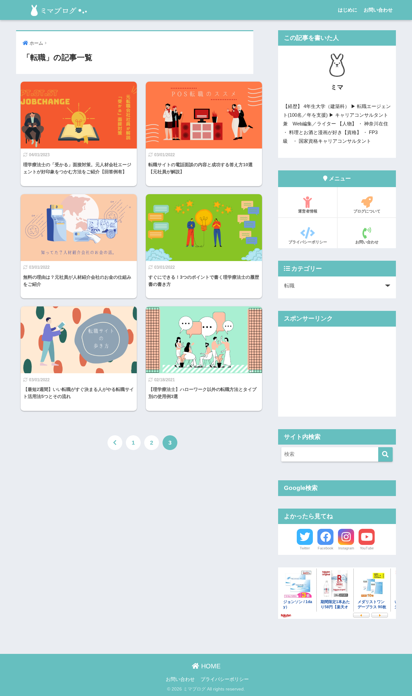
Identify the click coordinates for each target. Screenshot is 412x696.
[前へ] (115, 442)
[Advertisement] (337, 372)
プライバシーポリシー (307, 242)
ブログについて (366, 211)
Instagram (346, 548)
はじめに (347, 10)
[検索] (385, 454)
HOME (209, 666)
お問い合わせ (378, 10)
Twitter (305, 548)
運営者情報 (307, 211)
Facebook (325, 548)
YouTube (367, 548)
